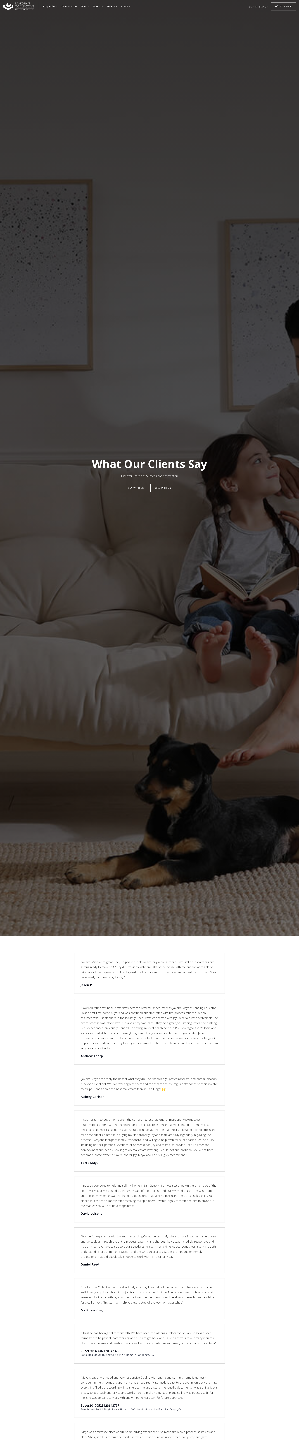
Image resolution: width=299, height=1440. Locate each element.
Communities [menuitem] (69, 6)
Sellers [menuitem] (111, 6)
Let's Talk (285, 6)
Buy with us (136, 487)
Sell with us (163, 487)
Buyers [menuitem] (97, 6)
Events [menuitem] (85, 6)
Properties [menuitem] (49, 6)
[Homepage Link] (18, 6)
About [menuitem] (125, 6)
